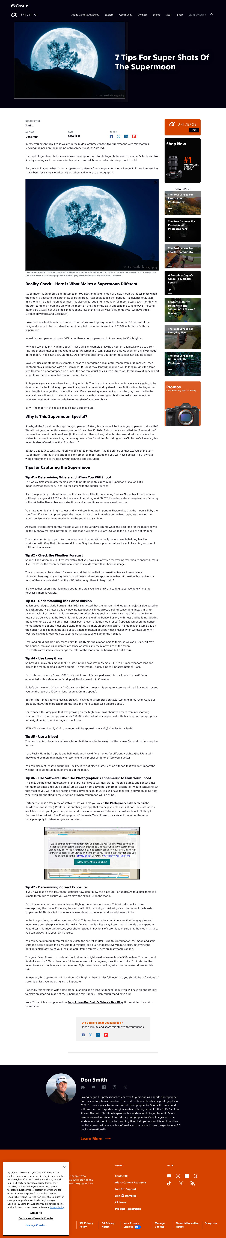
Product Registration (128, 1208)
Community (125, 14)
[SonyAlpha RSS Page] (193, 1183)
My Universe (197, 14)
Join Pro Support (125, 1188)
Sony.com (211, 1223)
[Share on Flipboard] (134, 136)
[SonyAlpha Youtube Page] (169, 1176)
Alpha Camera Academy (85, 14)
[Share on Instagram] (114, 1087)
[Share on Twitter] (118, 136)
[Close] (64, 1167)
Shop (180, 14)
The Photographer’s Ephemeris (124, 802)
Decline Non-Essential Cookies (36, 1218)
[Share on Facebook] (111, 136)
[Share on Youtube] (93, 1087)
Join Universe (125, 1195)
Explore (109, 14)
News (122, 1202)
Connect (142, 14)
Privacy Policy (57, 1207)
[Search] (212, 14)
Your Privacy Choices (131, 1224)
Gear (168, 14)
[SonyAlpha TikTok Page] (169, 1183)
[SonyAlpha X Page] (181, 1183)
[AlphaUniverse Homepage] (24, 15)
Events (156, 14)
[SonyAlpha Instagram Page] (178, 1176)
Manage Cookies (35, 1225)
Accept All (36, 1212)
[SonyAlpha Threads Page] (196, 1176)
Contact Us (121, 1175)
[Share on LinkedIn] (126, 136)
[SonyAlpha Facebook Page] (187, 1176)
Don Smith (31, 136)
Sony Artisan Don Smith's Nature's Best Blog (95, 1002)
